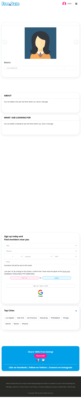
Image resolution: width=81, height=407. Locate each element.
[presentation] (4, 42)
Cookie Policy (30, 274)
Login (57, 278)
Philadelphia (55, 318)
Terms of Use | (25, 387)
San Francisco (32, 318)
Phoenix (25, 324)
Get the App (71, 387)
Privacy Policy (17, 274)
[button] (67, 4)
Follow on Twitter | (39, 367)
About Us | (16, 387)
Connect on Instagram (60, 367)
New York (20, 318)
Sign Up (24, 278)
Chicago (66, 318)
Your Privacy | (34, 387)
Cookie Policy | (63, 387)
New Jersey (44, 318)
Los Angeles (10, 318)
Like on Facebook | (19, 367)
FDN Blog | (9, 387)
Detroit (8, 324)
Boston (16, 324)
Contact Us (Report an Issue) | (48, 387)
